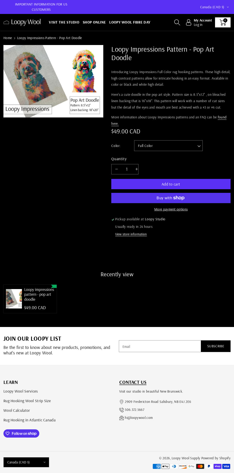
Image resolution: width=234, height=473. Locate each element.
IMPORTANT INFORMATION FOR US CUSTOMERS (41, 7)
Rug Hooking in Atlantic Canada (29, 419)
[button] (177, 22)
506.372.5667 (134, 409)
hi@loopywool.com (139, 417)
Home (7, 38)
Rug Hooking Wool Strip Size (27, 400)
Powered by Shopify (216, 458)
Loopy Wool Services (20, 390)
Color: (116, 145)
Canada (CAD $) (18, 462)
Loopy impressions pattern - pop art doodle (39, 294)
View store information (131, 234)
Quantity (119, 158)
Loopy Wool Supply (186, 458)
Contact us (132, 382)
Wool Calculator (16, 410)
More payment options (171, 209)
